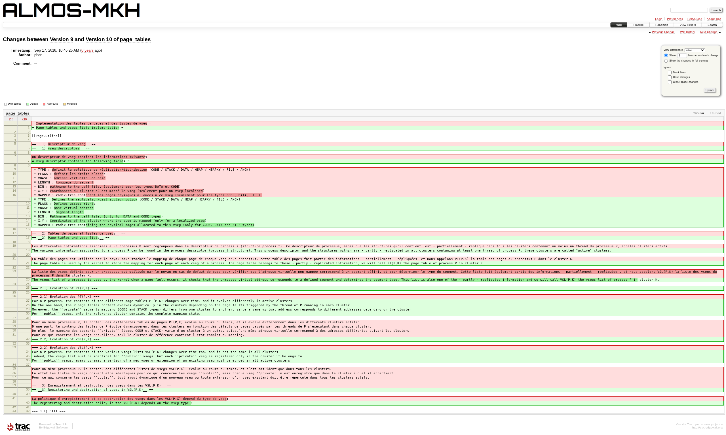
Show (672, 55)
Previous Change (663, 31)
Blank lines (679, 72)
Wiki (618, 24)
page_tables (135, 39)
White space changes (685, 82)
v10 (24, 119)
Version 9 (61, 39)
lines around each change (702, 55)
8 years (87, 50)
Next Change (708, 31)
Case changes (681, 77)
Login (658, 18)
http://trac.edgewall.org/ (707, 427)
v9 (10, 119)
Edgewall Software (55, 427)
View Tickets (688, 24)
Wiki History (687, 31)
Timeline (638, 24)
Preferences (675, 18)
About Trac (714, 18)
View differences (673, 49)
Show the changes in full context (688, 60)
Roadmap (661, 24)
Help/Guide (694, 18)
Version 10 (99, 39)
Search (712, 24)
